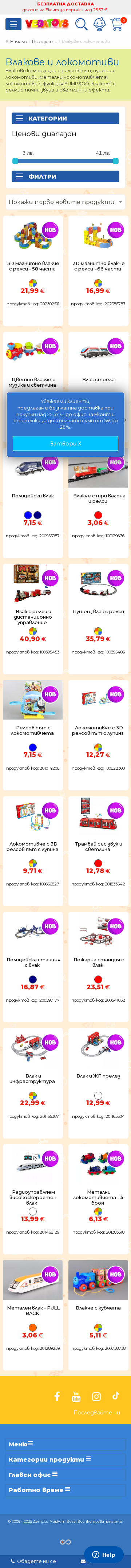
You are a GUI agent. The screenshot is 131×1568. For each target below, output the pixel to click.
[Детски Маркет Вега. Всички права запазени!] (65, 1541)
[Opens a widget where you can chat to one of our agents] (104, 1555)
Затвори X (65, 443)
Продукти (44, 41)
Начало (18, 41)
